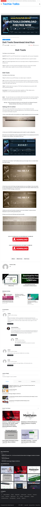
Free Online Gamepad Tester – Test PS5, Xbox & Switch (10, 441)
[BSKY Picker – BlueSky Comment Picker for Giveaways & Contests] (20, 485)
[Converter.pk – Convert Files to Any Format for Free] (33, 477)
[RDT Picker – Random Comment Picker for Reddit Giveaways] (33, 485)
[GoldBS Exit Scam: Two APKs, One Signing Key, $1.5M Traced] (7, 469)
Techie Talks (6, 45)
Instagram (32, 496)
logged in (8, 376)
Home (4, 37)
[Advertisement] (20, 9)
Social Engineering (12, 498)
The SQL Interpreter (13, 389)
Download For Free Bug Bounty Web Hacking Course (19, 400)
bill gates (12, 494)
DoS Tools (27, 258)
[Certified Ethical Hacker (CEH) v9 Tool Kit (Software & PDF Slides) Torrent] (5, 397)
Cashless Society (23, 494)
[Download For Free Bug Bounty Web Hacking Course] (5, 402)
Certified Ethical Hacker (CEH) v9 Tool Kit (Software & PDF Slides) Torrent (23, 396)
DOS (17, 496)
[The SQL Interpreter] (5, 390)
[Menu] (1, 4)
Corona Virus (29, 494)
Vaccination (18, 498)
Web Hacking (8, 39)
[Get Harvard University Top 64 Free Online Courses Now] (7, 297)
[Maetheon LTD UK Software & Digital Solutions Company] (30, 416)
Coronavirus (35, 494)
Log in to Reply (10, 323)
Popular (7, 381)
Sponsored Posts (32, 505)
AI (1, 494)
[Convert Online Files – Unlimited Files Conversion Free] (7, 485)
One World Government (4, 498)
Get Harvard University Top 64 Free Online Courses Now (7, 301)
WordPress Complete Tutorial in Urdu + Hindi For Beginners (20, 295)
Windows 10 (23, 498)
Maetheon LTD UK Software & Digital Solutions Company (16, 0)
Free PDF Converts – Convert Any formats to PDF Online (29, 441)
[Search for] (39, 4)
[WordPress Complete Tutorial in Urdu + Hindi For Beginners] (33, 297)
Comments (33, 381)
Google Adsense (26, 496)
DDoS (13, 258)
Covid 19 (2, 496)
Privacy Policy (37, 505)
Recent (20, 381)
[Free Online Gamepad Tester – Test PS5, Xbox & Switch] (11, 434)
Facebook (21, 496)
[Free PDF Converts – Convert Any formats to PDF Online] (30, 434)
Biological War (17, 494)
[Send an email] (8, 45)
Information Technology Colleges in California (11, 393)
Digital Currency (13, 496)
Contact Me (26, 505)
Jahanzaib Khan (14, 327)
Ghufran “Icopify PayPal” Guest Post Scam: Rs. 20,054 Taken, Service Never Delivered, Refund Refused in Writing (11, 424)
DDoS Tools (19, 258)
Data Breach (7, 496)
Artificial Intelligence (6, 494)
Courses (7, 37)
